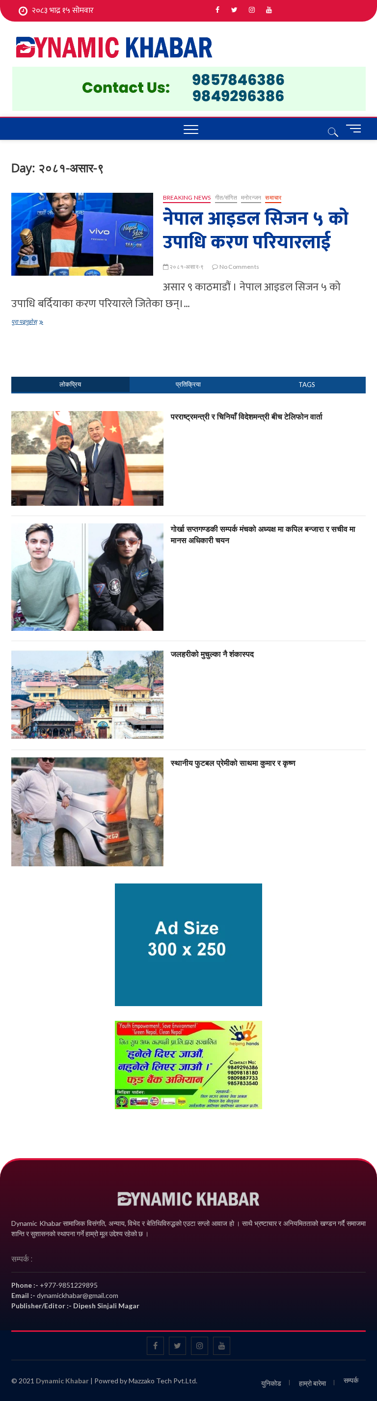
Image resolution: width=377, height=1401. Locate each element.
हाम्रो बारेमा (312, 1383)
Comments (189, 384)
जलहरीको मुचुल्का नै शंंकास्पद (212, 654)
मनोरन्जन (251, 197)
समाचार (273, 197)
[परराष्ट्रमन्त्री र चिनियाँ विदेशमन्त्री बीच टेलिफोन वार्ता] (87, 416)
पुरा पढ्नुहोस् (35, 322)
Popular (70, 384)
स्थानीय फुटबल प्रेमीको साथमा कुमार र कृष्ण (233, 762)
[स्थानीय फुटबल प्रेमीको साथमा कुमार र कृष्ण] (87, 762)
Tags (306, 385)
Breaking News (187, 197)
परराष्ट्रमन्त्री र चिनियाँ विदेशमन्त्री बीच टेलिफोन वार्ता (247, 416)
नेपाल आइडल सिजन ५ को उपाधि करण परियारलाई (256, 231)
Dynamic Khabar (62, 1380)
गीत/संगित (226, 197)
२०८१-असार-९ (186, 266)
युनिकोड (271, 1383)
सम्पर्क (351, 1380)
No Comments (238, 266)
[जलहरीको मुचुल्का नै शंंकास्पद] (87, 653)
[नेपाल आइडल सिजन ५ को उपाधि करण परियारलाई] (82, 234)
